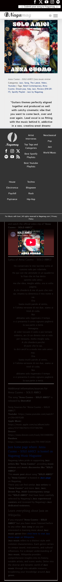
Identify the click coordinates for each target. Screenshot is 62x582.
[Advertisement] (31, 94)
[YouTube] (12, 156)
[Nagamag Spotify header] (59, 2)
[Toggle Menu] (55, 15)
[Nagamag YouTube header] (47, 2)
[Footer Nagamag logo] (12, 133)
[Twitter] (18, 151)
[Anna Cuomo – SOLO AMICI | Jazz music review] (31, 46)
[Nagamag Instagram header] (53, 2)
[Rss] (18, 156)
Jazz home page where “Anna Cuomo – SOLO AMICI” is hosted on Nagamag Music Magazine (30, 451)
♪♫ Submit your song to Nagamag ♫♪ (39, 6)
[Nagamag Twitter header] (42, 2)
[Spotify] (6, 156)
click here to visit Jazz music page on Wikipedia (29, 535)
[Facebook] (6, 151)
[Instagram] (12, 151)
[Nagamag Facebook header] (36, 2)
